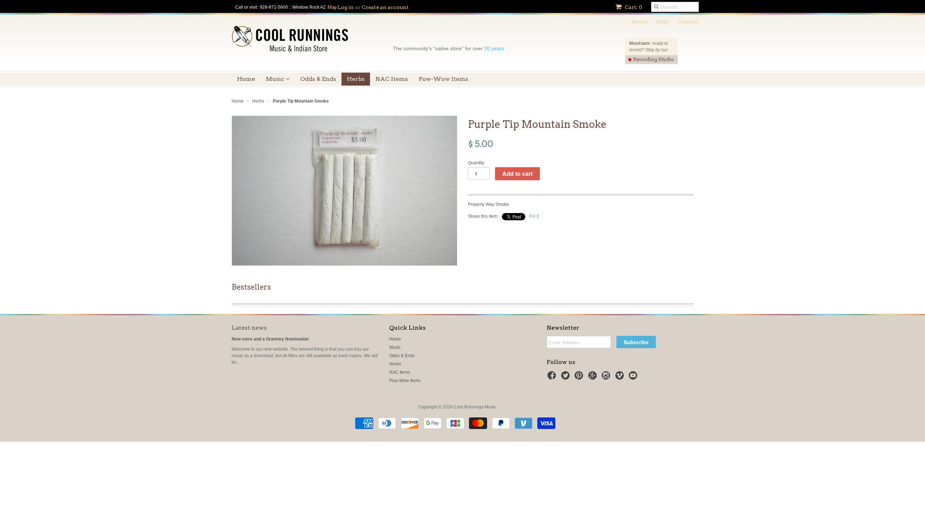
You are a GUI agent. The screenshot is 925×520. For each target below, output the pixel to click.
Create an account (385, 7)
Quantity (476, 162)
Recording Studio (653, 59)
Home (246, 78)
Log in (345, 7)
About (639, 22)
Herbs (356, 78)
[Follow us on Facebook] (552, 377)
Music (276, 78)
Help (663, 22)
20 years (494, 48)
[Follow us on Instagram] (607, 377)
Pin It (534, 216)
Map (332, 7)
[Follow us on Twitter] (566, 377)
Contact (688, 22)
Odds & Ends (318, 78)
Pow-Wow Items (443, 78)
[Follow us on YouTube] (634, 377)
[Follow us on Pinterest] (580, 377)
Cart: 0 (633, 7)
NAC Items (391, 78)
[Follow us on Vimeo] (620, 377)
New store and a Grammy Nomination (270, 339)
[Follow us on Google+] (593, 377)
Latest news (249, 327)
